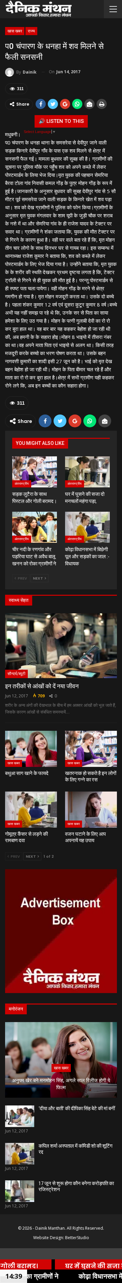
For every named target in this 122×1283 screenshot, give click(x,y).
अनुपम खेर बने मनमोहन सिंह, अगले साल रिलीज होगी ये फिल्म (61, 1084)
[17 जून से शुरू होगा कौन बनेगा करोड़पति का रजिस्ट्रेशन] (19, 1191)
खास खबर (14, 31)
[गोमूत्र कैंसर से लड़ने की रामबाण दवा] (31, 810)
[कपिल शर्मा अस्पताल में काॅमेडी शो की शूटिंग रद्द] (19, 1154)
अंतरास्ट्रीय (22, 483)
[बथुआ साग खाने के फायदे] (31, 749)
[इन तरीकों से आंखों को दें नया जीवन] (61, 645)
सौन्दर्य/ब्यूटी (16, 673)
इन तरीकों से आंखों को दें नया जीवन (42, 686)
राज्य (31, 31)
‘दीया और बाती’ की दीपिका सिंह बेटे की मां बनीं (77, 1108)
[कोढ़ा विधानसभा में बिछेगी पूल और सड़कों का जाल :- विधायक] (87, 527)
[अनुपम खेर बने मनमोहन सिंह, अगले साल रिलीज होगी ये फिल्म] (61, 1060)
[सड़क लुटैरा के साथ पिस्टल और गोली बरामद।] (34, 471)
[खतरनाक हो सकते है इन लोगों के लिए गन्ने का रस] (91, 749)
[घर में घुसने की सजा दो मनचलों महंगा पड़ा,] (87, 471)
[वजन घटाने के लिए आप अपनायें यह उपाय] (91, 810)
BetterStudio (77, 1237)
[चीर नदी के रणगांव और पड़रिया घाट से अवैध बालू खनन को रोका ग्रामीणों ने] (34, 527)
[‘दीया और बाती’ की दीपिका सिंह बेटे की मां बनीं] (19, 1116)
